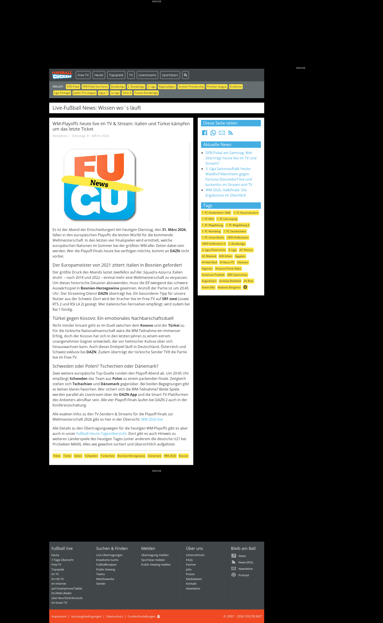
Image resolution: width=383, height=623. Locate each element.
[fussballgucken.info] (62, 75)
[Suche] (185, 75)
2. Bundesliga (136, 86)
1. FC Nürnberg (211, 231)
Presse (190, 574)
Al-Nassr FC (227, 262)
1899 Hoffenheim (237, 237)
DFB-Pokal (73, 86)
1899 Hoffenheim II (213, 244)
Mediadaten (194, 579)
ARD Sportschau (237, 275)
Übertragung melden (155, 555)
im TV (55, 574)
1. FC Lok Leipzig (227, 219)
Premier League (217, 86)
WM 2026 (170, 456)
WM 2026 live (152, 419)
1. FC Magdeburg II (237, 225)
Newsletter (193, 588)
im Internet (58, 584)
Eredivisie (236, 86)
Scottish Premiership (191, 86)
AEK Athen (225, 256)
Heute (98, 75)
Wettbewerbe (105, 579)
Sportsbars (170, 75)
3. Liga (152, 86)
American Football (213, 275)
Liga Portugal (62, 93)
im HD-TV (57, 579)
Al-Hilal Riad (209, 262)
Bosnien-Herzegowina (131, 456)
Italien (78, 456)
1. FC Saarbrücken (235, 231)
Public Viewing (105, 569)
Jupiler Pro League (84, 93)
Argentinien (209, 281)
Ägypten (240, 256)
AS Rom (248, 281)
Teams (100, 574)
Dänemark (154, 456)
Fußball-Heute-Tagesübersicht (101, 433)
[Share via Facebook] (204, 134)
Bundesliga (118, 86)
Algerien (207, 268)
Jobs (189, 569)
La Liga (115, 93)
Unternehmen (195, 555)
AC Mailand (209, 256)
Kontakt (191, 584)
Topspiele (116, 75)
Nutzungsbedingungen (86, 616)
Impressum (58, 616)
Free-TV (83, 75)
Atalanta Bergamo (229, 287)
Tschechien (108, 456)
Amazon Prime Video (228, 268)
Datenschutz (114, 616)
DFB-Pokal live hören (95, 86)
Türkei (67, 456)
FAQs (189, 560)
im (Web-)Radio (61, 593)
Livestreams (147, 75)
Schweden (91, 456)
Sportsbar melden (153, 560)
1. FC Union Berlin (213, 237)
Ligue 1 (103, 93)
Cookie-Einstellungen (141, 616)
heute (55, 555)
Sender (101, 584)
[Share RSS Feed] (230, 134)
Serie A (127, 93)
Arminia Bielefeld (230, 281)
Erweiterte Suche (107, 560)
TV (131, 75)
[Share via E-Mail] (221, 134)
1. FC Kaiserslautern (246, 213)
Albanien (242, 262)
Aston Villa (208, 287)
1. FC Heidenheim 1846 (216, 213)
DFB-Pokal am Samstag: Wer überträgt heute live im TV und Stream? (230, 158)
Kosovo (183, 456)
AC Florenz (246, 250)
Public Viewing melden (156, 564)
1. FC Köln (208, 219)
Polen (56, 456)
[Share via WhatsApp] (213, 134)
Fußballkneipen (106, 564)
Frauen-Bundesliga (146, 93)
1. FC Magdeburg (212, 225)
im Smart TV (59, 603)
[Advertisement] (156, 35)
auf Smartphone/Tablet (66, 588)
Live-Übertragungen (109, 555)
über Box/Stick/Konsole (66, 598)
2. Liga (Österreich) (213, 250)
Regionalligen (167, 86)
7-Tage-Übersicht (62, 560)
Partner (191, 564)
